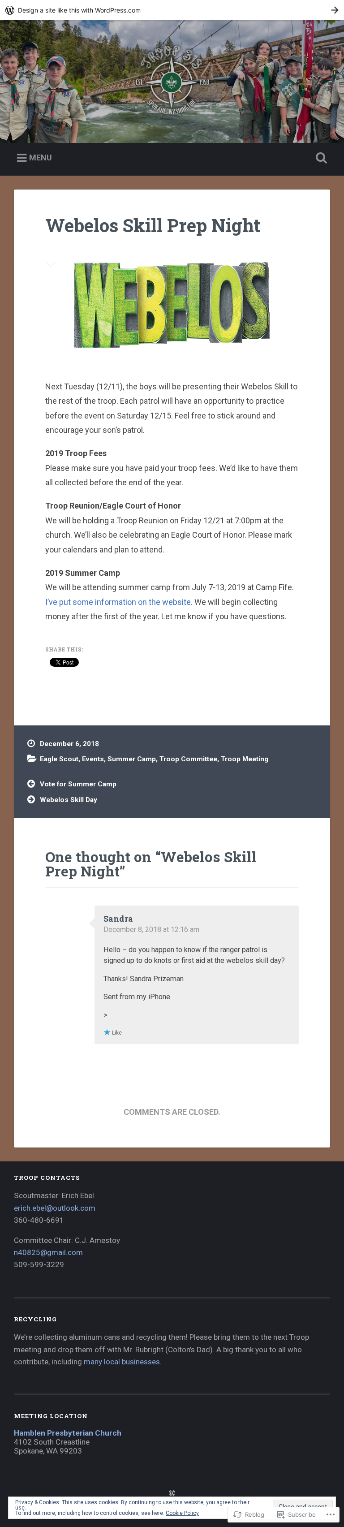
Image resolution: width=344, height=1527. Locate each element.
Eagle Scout (59, 759)
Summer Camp (132, 759)
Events (93, 759)
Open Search (320, 158)
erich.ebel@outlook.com (54, 1207)
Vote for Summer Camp (78, 784)
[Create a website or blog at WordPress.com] (172, 1493)
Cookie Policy (182, 1513)
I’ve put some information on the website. (119, 602)
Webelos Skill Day (68, 800)
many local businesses (122, 1361)
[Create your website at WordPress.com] (172, 10)
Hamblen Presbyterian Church (67, 1432)
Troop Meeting (244, 759)
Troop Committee (188, 759)
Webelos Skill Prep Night (152, 225)
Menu (40, 157)
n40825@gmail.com (48, 1252)
